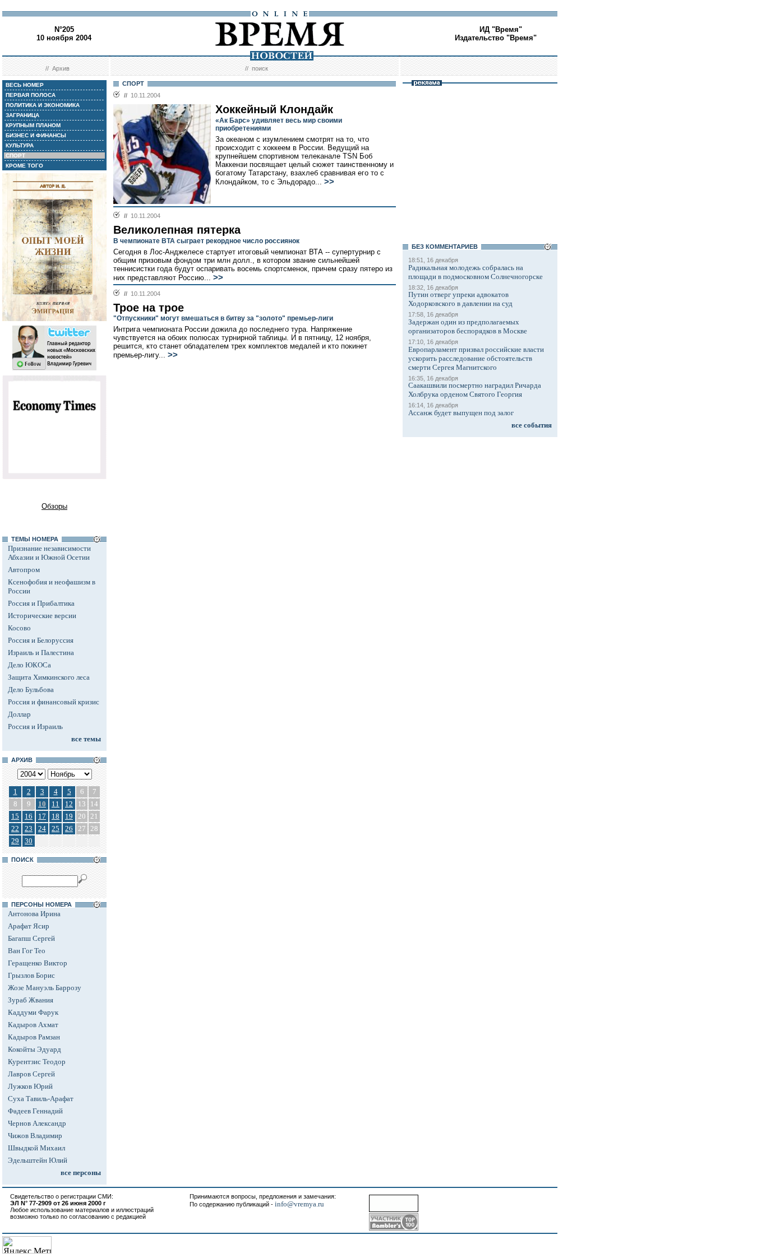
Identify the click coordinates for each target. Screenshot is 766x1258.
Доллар (19, 714)
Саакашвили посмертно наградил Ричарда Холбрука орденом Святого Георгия (474, 389)
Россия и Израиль (35, 726)
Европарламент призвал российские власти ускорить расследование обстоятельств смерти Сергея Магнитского (476, 358)
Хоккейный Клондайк (274, 109)
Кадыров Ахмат (33, 1024)
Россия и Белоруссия (40, 640)
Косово (19, 628)
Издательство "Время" (496, 38)
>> (329, 181)
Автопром (24, 569)
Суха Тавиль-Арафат (40, 1098)
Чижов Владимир (35, 1135)
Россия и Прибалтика (41, 603)
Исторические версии (42, 615)
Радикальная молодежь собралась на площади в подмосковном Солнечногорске (475, 272)
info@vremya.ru (299, 1204)
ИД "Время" (500, 29)
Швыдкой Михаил (36, 1148)
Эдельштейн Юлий (37, 1160)
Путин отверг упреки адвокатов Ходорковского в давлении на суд (460, 299)
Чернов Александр (37, 1123)
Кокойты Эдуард (34, 1049)
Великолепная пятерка (177, 230)
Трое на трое (148, 307)
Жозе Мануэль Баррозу (44, 987)
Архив (61, 68)
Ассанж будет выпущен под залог (461, 412)
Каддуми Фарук (33, 1012)
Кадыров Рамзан (34, 1037)
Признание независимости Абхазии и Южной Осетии (49, 552)
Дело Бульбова (31, 689)
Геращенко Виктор (37, 963)
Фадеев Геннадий (35, 1111)
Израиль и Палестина (41, 652)
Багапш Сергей (31, 938)
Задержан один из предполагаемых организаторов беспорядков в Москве (467, 326)
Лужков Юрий (30, 1086)
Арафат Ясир (28, 926)
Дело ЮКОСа (29, 665)
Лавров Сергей (31, 1074)
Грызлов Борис (31, 975)
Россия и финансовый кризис (53, 702)
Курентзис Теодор (37, 1061)
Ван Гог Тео (26, 950)
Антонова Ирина (34, 913)
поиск (260, 68)
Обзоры (54, 506)
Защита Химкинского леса (49, 677)
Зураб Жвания (30, 1000)
